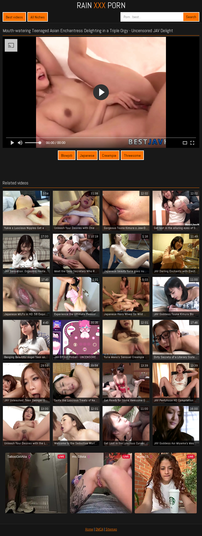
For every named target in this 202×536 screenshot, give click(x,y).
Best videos (14, 17)
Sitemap (111, 529)
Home (89, 529)
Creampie (109, 155)
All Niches (38, 17)
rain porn (101, 5)
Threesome (132, 155)
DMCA (99, 529)
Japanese (87, 155)
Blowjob (66, 155)
